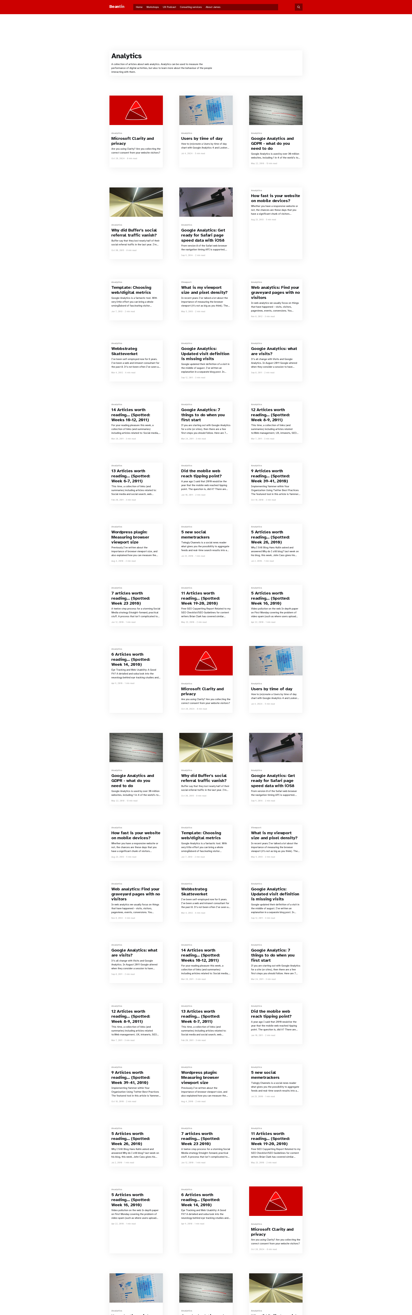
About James (213, 7)
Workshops (152, 7)
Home (139, 7)
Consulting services (191, 7)
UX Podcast (169, 7)
